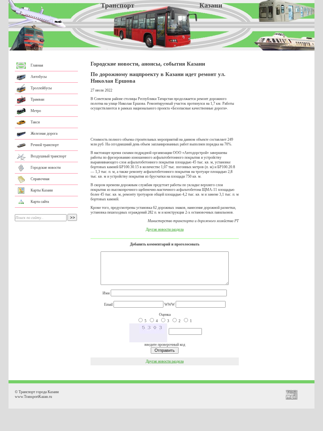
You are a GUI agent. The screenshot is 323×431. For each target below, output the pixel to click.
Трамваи (37, 99)
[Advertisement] (164, 124)
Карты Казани (42, 190)
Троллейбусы (41, 88)
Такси (35, 122)
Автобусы (39, 76)
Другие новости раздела (165, 229)
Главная (37, 65)
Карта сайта (40, 201)
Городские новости (46, 167)
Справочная (40, 179)
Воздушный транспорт (48, 156)
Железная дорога (44, 133)
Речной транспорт (45, 145)
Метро (36, 111)
